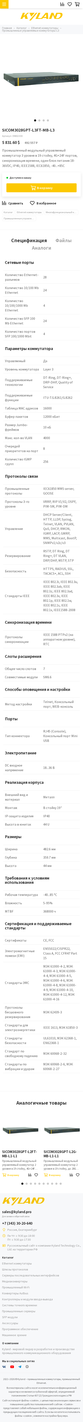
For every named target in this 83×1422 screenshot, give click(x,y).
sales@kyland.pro (16, 1211)
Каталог (8, 212)
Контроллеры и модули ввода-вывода (27, 1299)
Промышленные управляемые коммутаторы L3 (20, 218)
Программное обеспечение (20, 1329)
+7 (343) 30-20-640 (17, 1223)
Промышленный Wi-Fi (16, 1287)
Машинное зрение (14, 1335)
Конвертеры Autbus (15, 1293)
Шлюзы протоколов (15, 1269)
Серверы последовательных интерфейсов (30, 1275)
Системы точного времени (19, 1305)
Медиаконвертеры (14, 1281)
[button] (35, 120)
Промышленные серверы (18, 1311)
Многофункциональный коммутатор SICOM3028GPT (62, 212)
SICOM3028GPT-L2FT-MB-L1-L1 (19, 1154)
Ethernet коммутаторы (29, 212)
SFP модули (10, 1317)
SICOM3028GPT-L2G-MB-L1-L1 (60, 1154)
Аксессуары (10, 1323)
